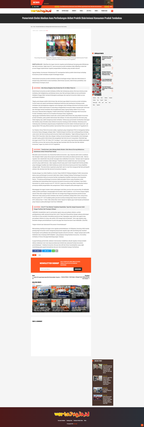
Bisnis (40, 255)
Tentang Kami (69, 421)
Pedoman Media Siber (78, 421)
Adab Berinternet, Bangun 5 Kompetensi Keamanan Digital (107, 58)
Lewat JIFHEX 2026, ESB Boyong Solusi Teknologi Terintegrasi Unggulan (60, 296)
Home (57, 11)
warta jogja (75, 424)
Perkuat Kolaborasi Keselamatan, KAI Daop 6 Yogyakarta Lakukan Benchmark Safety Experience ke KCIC (60, 309)
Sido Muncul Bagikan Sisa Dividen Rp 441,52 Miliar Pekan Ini (58, 88)
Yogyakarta (98, 105)
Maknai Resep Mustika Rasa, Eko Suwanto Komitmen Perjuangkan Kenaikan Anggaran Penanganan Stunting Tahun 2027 (107, 400)
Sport (103, 102)
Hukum (102, 98)
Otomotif (101, 100)
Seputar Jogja (95, 102)
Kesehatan (110, 98)
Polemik (106, 100)
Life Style (94, 100)
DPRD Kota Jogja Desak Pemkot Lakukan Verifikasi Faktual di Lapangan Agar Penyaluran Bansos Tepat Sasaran (107, 381)
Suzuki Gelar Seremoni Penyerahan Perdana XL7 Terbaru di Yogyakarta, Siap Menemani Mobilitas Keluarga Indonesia (79, 295)
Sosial (99, 102)
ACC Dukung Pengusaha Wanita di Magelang (40, 296)
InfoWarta (105, 98)
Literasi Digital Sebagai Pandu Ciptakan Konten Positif (106, 65)
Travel (109, 102)
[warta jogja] (72, 417)
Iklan (85, 421)
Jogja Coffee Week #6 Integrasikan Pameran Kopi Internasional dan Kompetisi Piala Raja (79, 309)
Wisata (94, 105)
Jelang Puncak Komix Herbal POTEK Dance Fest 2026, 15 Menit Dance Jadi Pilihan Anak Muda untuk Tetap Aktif (41, 309)
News (98, 100)
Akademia (94, 98)
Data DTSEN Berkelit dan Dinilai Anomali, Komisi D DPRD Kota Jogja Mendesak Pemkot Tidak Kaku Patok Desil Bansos (72, 7)
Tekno (106, 102)
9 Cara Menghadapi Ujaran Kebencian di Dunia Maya (107, 80)
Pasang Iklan (104, 11)
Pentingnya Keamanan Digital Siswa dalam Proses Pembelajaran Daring (107, 73)
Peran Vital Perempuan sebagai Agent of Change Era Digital (107, 88)
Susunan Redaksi (61, 421)
